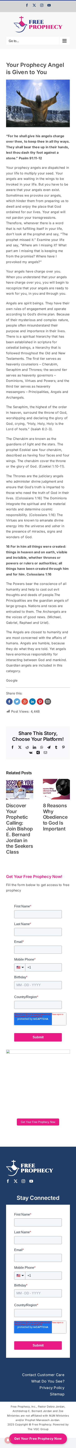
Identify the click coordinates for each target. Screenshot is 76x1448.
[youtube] (31, 1181)
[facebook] (8, 1181)
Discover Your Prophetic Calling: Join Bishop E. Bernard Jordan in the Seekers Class (19, 829)
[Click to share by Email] (48, 701)
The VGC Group (38, 1429)
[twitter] (15, 1181)
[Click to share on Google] (24, 701)
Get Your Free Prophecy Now (38, 1122)
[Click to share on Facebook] (9, 701)
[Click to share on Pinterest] (40, 701)
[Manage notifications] (8, 1440)
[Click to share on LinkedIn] (32, 701)
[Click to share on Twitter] (17, 701)
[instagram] (23, 1181)
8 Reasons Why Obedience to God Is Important (55, 817)
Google (11, 680)
